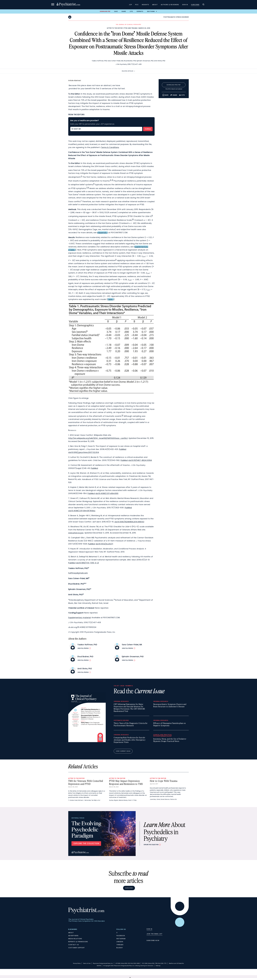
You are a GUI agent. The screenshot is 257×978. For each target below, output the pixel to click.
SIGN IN (149, 929)
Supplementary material (79, 617)
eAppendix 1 (102, 232)
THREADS (119, 945)
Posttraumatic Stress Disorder (176, 17)
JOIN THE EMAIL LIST (154, 934)
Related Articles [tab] (127, 71)
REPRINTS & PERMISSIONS (78, 942)
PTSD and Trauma (130, 28)
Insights (145, 5)
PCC (137, 5)
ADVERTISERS (73, 936)
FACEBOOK (120, 936)
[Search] (203, 5)
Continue (148, 129)
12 (122, 415)
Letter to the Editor (115, 28)
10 (133, 219)
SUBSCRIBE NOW (153, 940)
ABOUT (71, 933)
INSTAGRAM (121, 939)
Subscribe (195, 5)
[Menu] (52, 4)
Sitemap (158, 965)
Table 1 (111, 299)
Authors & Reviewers (170, 5)
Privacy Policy (77, 963)
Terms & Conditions (110, 147)
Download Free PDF (174, 85)
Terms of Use (86, 963)
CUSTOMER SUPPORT (76, 948)
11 (115, 259)
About (155, 5)
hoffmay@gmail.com (78, 573)
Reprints (140, 11)
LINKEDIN (119, 942)
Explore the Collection (151, 844)
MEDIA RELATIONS (75, 939)
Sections (151, 11)
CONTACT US (73, 945)
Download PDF (105, 11)
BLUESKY (119, 948)
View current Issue (123, 751)
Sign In (185, 5)
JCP (130, 5)
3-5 (111, 180)
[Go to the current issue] (87, 742)
